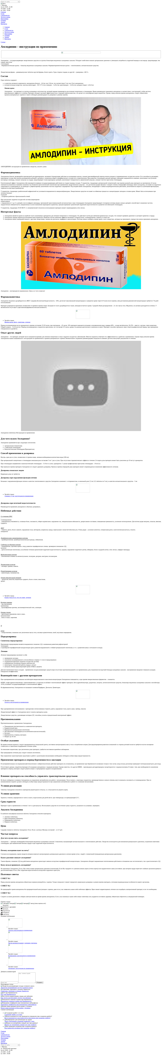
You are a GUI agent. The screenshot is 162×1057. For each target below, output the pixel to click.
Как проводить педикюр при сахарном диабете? (19, 1028)
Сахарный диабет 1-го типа (13, 1014)
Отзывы (3, 20)
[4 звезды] (24, 903)
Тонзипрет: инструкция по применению (21, 968)
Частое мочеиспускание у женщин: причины (22, 943)
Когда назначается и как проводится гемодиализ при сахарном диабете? (27, 1018)
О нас (2, 13)
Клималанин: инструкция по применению (21, 956)
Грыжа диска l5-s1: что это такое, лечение (17, 597)
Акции (3, 22)
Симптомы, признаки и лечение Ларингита (15, 991)
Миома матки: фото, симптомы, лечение (17, 322)
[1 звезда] (4, 903)
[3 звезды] (17, 903)
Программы (4, 19)
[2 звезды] (10, 903)
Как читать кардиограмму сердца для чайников (16, 998)
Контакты (4, 24)
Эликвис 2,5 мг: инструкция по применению (18, 496)
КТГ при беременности (8, 994)
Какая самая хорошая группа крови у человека (15, 1008)
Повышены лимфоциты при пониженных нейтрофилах (18, 1004)
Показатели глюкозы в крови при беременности (16, 1001)
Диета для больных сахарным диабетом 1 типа (19, 1021)
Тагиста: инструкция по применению (16, 702)
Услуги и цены (5, 17)
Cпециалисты (5, 15)
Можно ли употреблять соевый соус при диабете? (20, 1025)
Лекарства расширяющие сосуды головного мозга (17, 987)
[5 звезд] (31, 903)
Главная (3, 12)
